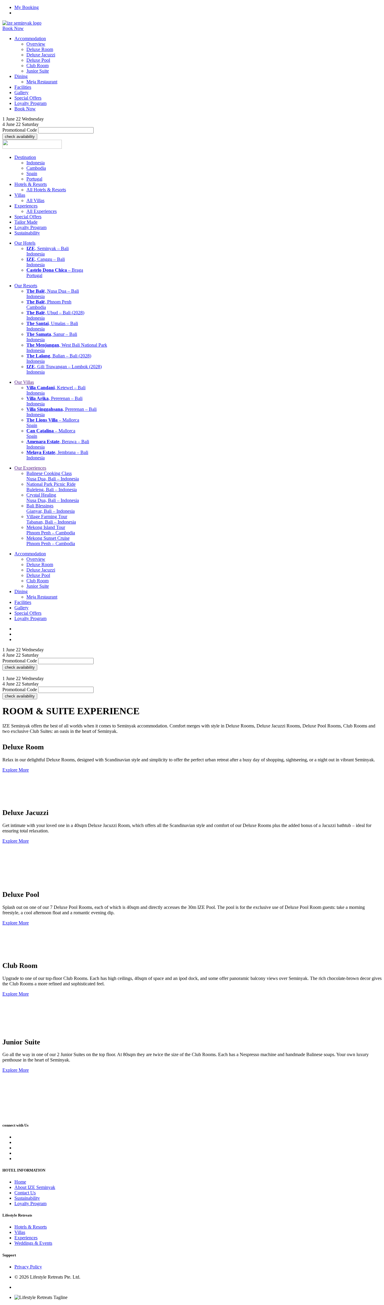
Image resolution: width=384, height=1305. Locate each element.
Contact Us (25, 1192)
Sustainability (27, 1198)
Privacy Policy (28, 1266)
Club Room (37, 65)
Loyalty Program (30, 1203)
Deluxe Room (39, 49)
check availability (20, 136)
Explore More (15, 769)
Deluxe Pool (38, 60)
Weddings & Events (33, 1243)
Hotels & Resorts (30, 1226)
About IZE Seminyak (34, 1187)
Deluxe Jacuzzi (40, 54)
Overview (35, 43)
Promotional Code (19, 130)
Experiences (26, 1237)
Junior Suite (37, 70)
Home (20, 1181)
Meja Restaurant (41, 81)
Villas (19, 1232)
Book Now (13, 28)
